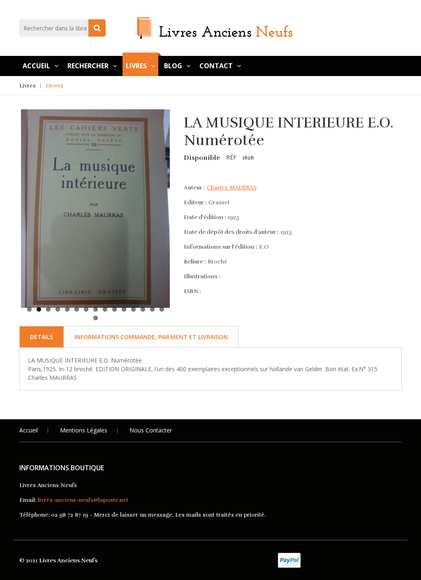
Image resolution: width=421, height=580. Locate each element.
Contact (216, 65)
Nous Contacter (151, 430)
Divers (54, 85)
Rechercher (88, 65)
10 (114, 309)
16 (95, 318)
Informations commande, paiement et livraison (151, 337)
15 (162, 309)
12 (133, 309)
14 (152, 309)
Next (182, 177)
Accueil (36, 65)
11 (124, 309)
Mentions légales (83, 430)
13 (143, 309)
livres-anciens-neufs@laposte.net (83, 500)
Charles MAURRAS (232, 187)
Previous (8, 177)
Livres (136, 65)
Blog (173, 65)
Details (41, 337)
